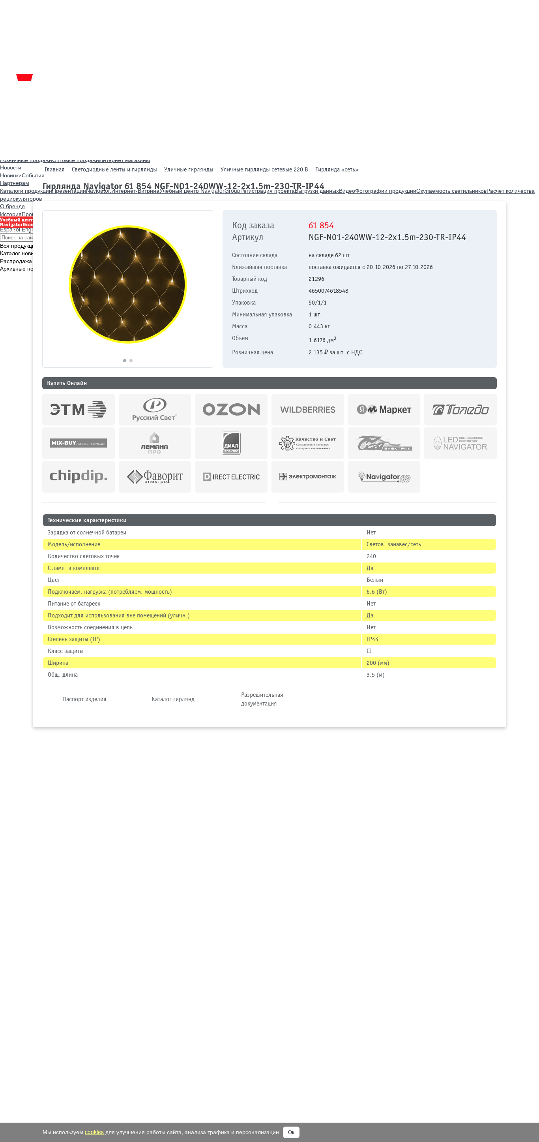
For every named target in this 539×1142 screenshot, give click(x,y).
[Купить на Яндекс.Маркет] (384, 409)
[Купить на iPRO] (78, 409)
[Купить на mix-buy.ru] (78, 443)
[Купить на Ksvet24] (307, 443)
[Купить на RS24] (155, 409)
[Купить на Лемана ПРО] (155, 443)
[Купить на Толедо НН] (460, 409)
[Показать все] (272, 501)
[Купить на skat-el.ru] (384, 443)
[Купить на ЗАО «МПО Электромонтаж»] (307, 477)
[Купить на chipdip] (78, 477)
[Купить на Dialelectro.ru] (231, 443)
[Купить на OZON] (231, 409)
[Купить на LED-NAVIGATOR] (460, 443)
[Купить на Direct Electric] (231, 477)
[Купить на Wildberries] (307, 409)
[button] (203, 289)
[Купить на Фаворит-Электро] (155, 477)
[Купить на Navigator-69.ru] (384, 477)
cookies (94, 1132)
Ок (291, 1132)
